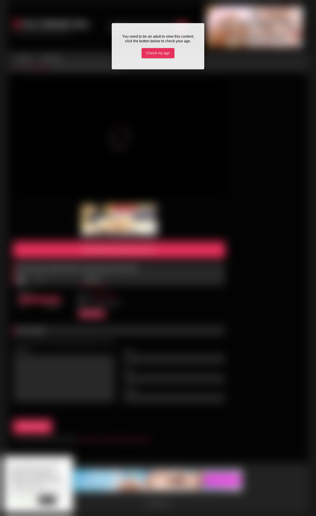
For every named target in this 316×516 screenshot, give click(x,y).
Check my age (158, 53)
